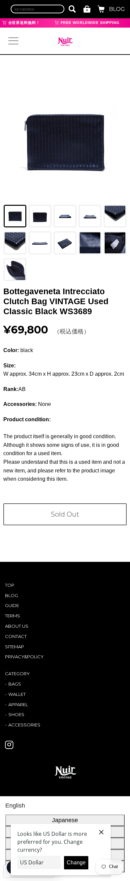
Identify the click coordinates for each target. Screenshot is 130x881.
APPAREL (18, 704)
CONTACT (16, 636)
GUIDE (12, 605)
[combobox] (37, 9)
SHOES (16, 714)
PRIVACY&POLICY (24, 656)
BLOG (117, 9)
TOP (9, 585)
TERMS (12, 615)
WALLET (17, 694)
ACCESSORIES (24, 724)
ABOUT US (16, 626)
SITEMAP (14, 646)
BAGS (14, 684)
